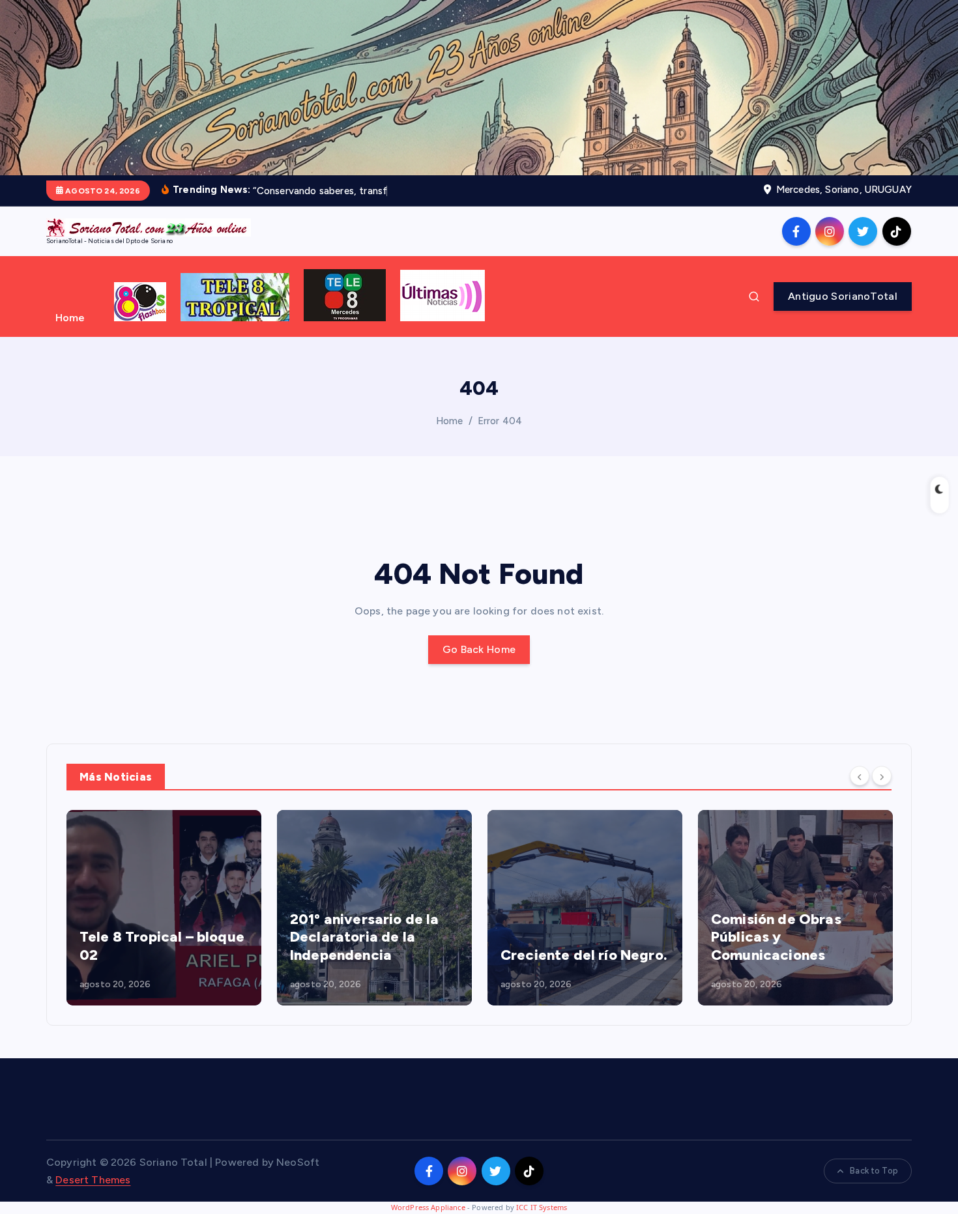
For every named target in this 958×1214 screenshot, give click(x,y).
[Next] (882, 775)
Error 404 (500, 421)
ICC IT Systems (541, 1207)
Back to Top (874, 1171)
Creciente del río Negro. (584, 955)
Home (70, 317)
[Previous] (859, 775)
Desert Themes (92, 1180)
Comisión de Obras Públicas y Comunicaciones (776, 937)
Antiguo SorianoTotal (842, 296)
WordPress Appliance (428, 1207)
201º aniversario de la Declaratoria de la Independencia (364, 937)
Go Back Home (479, 649)
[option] (163, 907)
